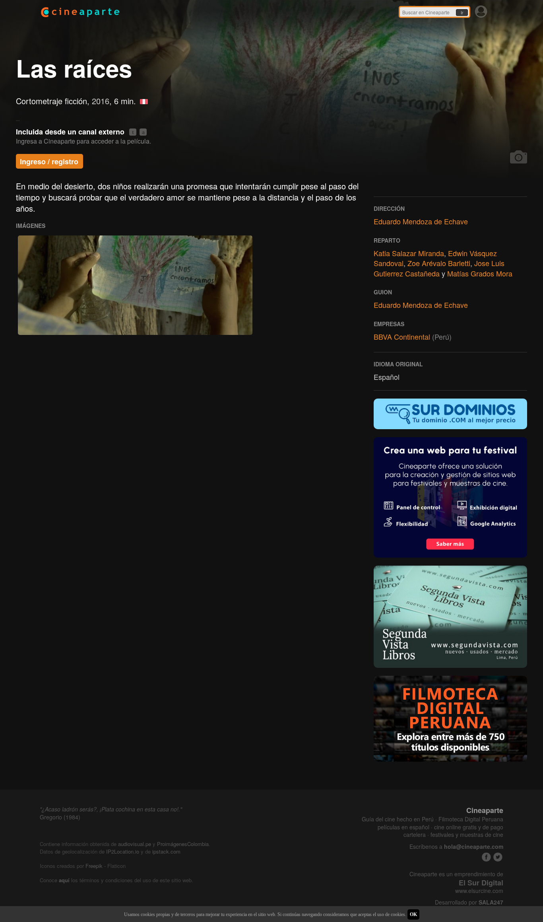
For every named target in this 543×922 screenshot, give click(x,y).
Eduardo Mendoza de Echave (421, 221)
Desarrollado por (469, 902)
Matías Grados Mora (479, 273)
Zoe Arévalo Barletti (438, 263)
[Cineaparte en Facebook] (486, 857)
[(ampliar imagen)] (135, 285)
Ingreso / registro (49, 161)
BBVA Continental (402, 336)
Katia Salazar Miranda (409, 253)
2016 (100, 101)
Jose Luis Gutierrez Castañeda (439, 268)
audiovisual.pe (134, 844)
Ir (462, 13)
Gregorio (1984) (60, 817)
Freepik (94, 865)
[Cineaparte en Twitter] (498, 857)
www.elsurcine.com (479, 891)
